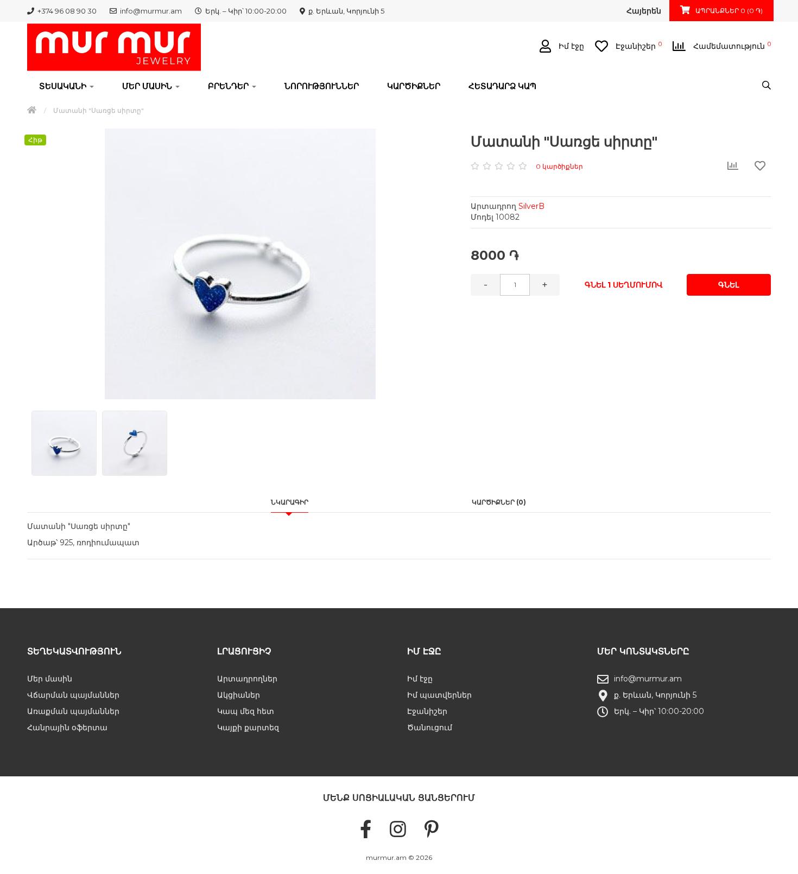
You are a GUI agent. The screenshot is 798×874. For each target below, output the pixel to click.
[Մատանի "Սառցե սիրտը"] (240, 264)
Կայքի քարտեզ (248, 727)
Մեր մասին (49, 679)
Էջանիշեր (427, 711)
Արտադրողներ (247, 679)
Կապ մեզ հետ (245, 711)
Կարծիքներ (413, 86)
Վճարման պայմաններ (73, 695)
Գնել (728, 285)
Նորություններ (321, 86)
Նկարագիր (289, 502)
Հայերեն (643, 11)
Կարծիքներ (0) (499, 502)
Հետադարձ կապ (502, 86)
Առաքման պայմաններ (73, 711)
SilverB (531, 206)
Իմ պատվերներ (439, 695)
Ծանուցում (429, 727)
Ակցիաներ (238, 695)
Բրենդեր (229, 86)
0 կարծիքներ (559, 166)
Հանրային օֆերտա (67, 727)
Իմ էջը (420, 679)
